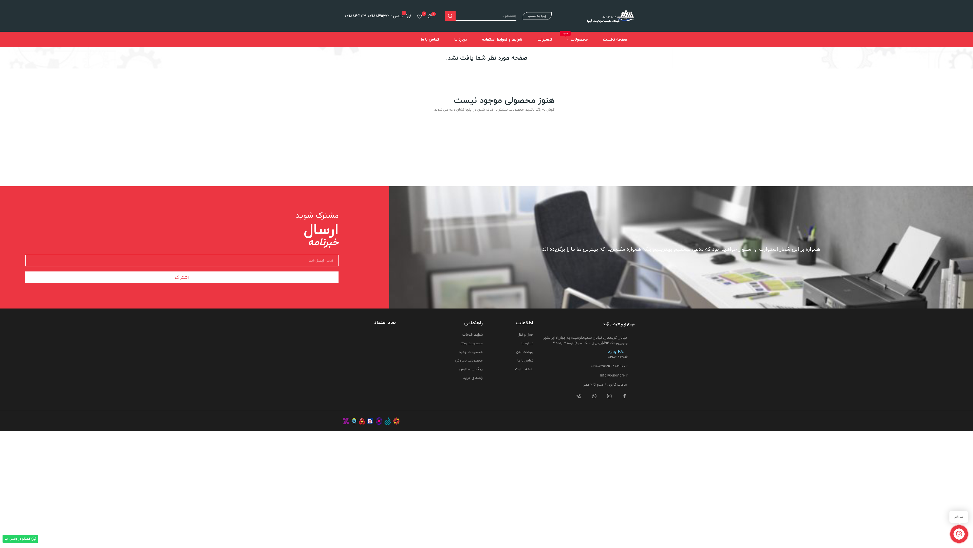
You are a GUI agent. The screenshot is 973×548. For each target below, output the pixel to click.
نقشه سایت (524, 369)
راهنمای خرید (472, 377)
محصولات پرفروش (468, 360)
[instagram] (609, 396)
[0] (429, 16)
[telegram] (579, 396)
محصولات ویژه (471, 343)
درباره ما (527, 343)
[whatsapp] (594, 396)
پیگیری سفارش (470, 369)
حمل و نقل (525, 334)
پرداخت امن (524, 351)
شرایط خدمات (472, 334)
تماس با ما (525, 360)
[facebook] (624, 396)
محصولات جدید (470, 351)
